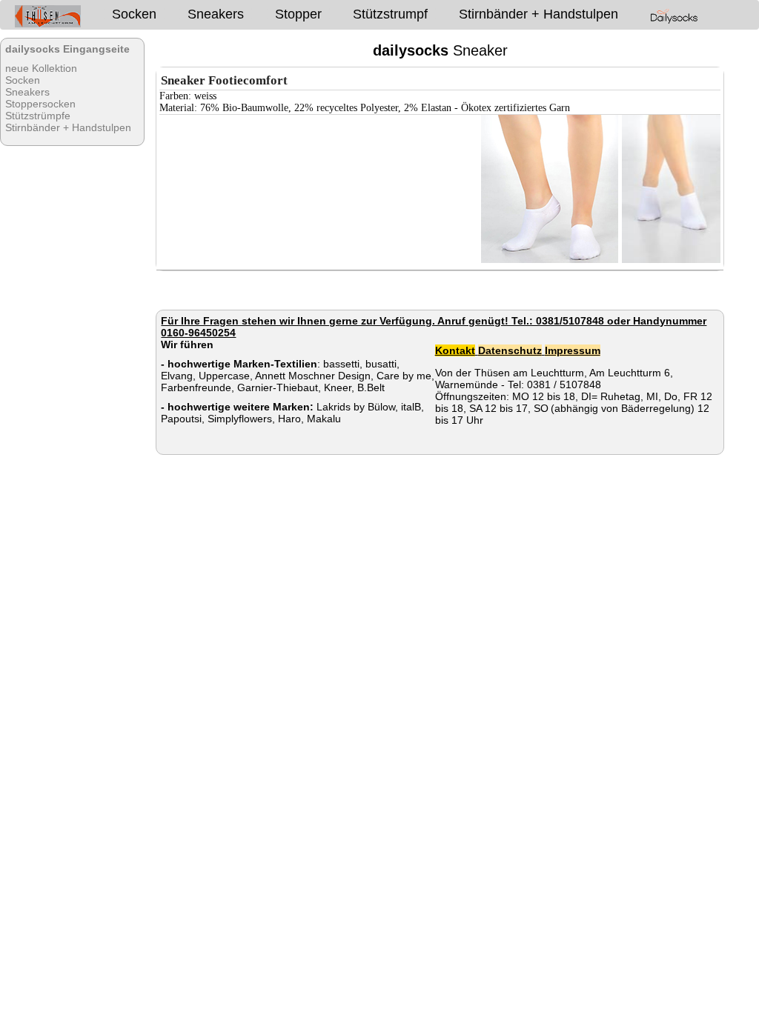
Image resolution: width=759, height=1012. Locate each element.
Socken (134, 14)
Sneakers (216, 14)
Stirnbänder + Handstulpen (538, 14)
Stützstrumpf (390, 14)
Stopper (298, 14)
